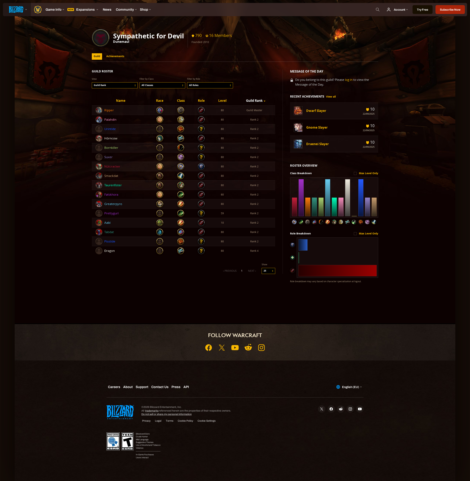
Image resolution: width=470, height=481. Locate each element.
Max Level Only (368, 173)
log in (348, 80)
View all (331, 96)
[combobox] (115, 85)
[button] (115, 85)
